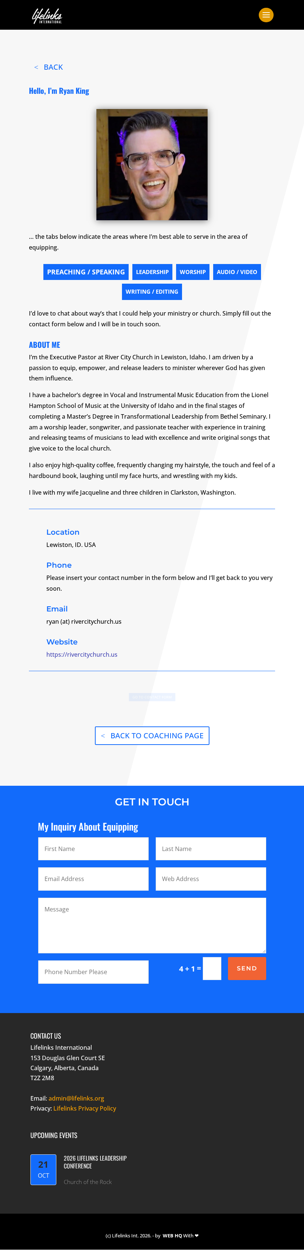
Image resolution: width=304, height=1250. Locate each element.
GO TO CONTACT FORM (151, 697)
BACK (53, 67)
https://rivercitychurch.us (82, 654)
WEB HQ (172, 1235)
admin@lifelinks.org (76, 1098)
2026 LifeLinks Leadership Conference (95, 1162)
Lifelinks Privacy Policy (84, 1108)
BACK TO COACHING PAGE (157, 735)
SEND (247, 968)
